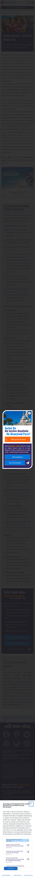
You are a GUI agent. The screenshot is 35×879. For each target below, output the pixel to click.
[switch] (27, 845)
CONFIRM (11, 868)
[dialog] (17, 839)
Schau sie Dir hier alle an (18, 439)
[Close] (31, 804)
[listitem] (17, 840)
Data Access (17, 875)
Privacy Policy (28, 875)
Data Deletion (6, 875)
